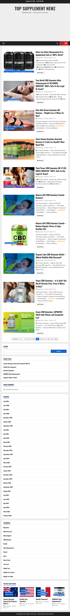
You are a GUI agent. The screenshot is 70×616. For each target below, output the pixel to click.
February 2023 (7, 516)
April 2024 (6, 458)
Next (56, 339)
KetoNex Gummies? (8, 370)
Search (5, 346)
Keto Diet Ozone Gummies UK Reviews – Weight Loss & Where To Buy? (18, 120)
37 (30, 339)
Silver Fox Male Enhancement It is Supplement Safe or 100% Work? (18, 62)
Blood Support (7, 536)
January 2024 (7, 471)
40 (41, 339)
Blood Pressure (7, 532)
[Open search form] (57, 43)
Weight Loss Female (18, 126)
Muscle (5, 552)
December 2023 (7, 475)
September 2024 (8, 454)
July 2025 (6, 430)
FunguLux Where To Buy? (10, 378)
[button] (3, 43)
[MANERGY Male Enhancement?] (59, 592)
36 (26, 339)
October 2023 (7, 483)
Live (66, 43)
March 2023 (6, 512)
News (4, 556)
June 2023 (6, 499)
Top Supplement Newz (35, 8)
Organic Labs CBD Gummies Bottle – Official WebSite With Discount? (18, 263)
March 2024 (6, 463)
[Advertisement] (35, 27)
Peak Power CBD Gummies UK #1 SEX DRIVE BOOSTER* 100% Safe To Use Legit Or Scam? (18, 177)
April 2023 (6, 507)
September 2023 (8, 487)
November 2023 (7, 479)
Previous (15, 339)
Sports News (6, 560)
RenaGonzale (40, 57)
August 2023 (6, 491)
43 (52, 339)
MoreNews (41, 614)
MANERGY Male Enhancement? (11, 374)
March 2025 (6, 442)
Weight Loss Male (9, 128)
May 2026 (6, 409)
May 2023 (6, 503)
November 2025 (7, 418)
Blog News (6, 527)
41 (44, 339)
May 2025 (6, 434)
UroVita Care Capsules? (9, 367)
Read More (41, 73)
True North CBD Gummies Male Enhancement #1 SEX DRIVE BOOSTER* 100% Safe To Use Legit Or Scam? (18, 91)
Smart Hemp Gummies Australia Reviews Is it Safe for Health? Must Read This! (18, 149)
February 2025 (7, 446)
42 (48, 339)
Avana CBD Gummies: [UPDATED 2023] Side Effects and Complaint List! (18, 322)
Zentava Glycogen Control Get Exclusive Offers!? (16, 364)
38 (34, 339)
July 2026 (6, 401)
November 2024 (7, 450)
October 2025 (7, 422)
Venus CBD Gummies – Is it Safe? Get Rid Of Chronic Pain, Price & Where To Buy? (18, 292)
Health (18, 70)
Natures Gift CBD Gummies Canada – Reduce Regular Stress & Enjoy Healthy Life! (18, 235)
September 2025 (8, 426)
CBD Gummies (9, 157)
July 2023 (6, 495)
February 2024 (7, 467)
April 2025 (6, 438)
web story (6, 564)
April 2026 (6, 414)
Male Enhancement (10, 70)
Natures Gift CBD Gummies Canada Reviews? (18, 205)
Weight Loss (8, 126)
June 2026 (6, 405)
